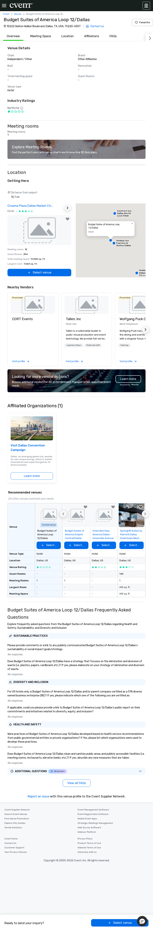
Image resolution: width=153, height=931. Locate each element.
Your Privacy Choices (15, 852)
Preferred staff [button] (93, 345)
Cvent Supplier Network (17, 809)
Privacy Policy (85, 838)
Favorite (144, 22)
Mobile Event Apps (87, 818)
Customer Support (14, 847)
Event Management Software (93, 809)
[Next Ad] (68, 208)
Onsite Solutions (13, 827)
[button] (111, 240)
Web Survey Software (89, 827)
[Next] (149, 37)
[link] (33, 305)
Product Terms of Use (89, 843)
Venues (18, 14)
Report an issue (38, 796)
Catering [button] (124, 345)
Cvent (6, 14)
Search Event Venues (15, 814)
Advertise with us (87, 852)
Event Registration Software (93, 814)
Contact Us (10, 843)
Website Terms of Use (89, 847)
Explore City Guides (14, 823)
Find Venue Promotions (16, 818)
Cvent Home (11, 838)
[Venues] (146, 5)
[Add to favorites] (67, 219)
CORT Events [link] (22, 319)
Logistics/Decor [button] (74, 345)
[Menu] (4, 5)
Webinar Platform (87, 832)
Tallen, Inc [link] (73, 319)
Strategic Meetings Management (95, 823)
